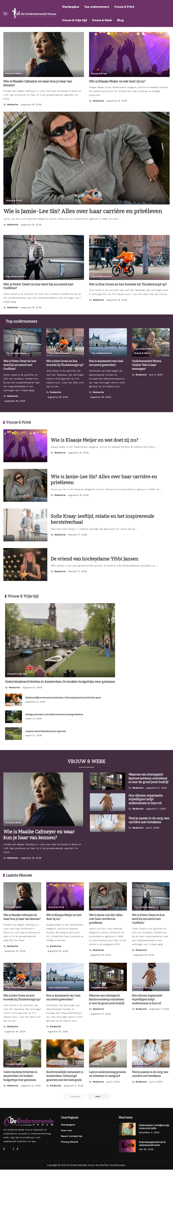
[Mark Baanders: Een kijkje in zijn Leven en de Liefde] (127, 1129)
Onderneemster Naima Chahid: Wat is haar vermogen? (146, 364)
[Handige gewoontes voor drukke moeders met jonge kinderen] (13, 716)
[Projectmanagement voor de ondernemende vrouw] (127, 1146)
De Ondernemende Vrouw (80, 1165)
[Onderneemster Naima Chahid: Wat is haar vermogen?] (151, 342)
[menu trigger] (7, 13)
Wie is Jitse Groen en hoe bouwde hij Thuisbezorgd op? (128, 284)
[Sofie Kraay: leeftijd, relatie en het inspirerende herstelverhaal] (25, 524)
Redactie (12, 104)
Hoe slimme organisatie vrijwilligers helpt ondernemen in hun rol (146, 799)
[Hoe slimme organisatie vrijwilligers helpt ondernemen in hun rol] (107, 802)
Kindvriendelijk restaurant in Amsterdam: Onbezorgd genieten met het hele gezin (63, 697)
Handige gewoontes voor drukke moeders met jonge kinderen (54, 714)
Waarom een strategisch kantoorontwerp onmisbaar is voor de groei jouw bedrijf (148, 778)
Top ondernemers (15, 276)
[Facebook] (5, 1149)
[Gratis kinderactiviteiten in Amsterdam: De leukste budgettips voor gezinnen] (60, 640)
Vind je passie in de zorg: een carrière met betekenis (149, 820)
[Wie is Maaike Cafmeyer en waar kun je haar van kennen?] (43, 54)
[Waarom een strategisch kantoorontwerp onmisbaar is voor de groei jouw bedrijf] (107, 781)
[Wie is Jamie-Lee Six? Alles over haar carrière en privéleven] (86, 158)
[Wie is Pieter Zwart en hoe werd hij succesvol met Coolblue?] (43, 257)
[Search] (168, 13)
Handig (95, 1064)
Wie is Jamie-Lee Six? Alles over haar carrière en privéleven (82, 211)
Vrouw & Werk (13, 73)
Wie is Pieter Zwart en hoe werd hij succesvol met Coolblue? (19, 364)
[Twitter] (11, 1149)
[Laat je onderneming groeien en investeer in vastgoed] (108, 1053)
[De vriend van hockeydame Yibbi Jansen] (25, 564)
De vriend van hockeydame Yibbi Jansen (94, 559)
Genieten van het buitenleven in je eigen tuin (45, 731)
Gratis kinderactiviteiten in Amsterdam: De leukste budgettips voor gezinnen (60, 681)
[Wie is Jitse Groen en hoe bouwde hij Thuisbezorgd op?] (129, 257)
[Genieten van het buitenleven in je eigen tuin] (13, 733)
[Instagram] (22, 1149)
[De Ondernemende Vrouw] (34, 13)
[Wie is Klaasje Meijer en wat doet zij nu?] (129, 54)
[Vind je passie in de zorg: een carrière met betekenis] (107, 823)
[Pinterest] (17, 1149)
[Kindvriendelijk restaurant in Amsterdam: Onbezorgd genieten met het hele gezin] (13, 700)
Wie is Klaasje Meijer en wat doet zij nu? (117, 81)
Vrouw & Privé (99, 73)
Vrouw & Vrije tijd (17, 674)
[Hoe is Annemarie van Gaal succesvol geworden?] (108, 342)
